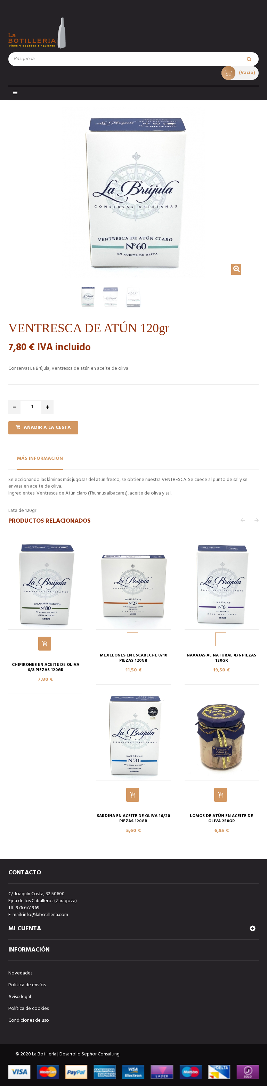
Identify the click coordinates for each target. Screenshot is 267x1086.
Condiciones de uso (28, 1020)
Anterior (10, 298)
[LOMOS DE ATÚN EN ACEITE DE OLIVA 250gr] (222, 736)
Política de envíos (27, 985)
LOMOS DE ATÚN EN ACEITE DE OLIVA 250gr (221, 819)
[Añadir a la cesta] (44, 644)
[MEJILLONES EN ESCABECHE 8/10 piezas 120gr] (133, 584)
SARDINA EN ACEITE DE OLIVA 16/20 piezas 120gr (133, 819)
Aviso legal (19, 997)
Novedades (20, 973)
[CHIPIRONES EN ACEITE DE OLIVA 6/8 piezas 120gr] (45, 584)
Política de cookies (28, 1009)
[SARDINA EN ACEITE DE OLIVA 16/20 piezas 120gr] (133, 736)
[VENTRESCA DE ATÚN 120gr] (87, 297)
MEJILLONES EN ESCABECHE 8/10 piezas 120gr (133, 658)
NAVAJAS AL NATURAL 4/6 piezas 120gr (221, 658)
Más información (40, 459)
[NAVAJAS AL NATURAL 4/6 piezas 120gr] (222, 584)
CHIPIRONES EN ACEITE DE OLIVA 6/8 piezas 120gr (45, 667)
